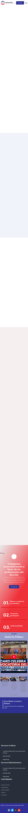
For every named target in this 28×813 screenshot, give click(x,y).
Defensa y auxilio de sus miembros (17, 602)
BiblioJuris (14, 233)
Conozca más (14, 586)
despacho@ (6, 759)
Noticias (3, 792)
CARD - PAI (14, 221)
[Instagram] (15, 810)
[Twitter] (12, 810)
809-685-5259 (6, 756)
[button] (15, 675)
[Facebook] (8, 810)
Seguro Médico (15, 182)
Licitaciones (14, 209)
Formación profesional (14, 615)
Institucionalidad (16, 626)
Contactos (4, 795)
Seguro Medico (5, 790)
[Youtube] (19, 810)
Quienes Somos (5, 785)
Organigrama (4, 787)
